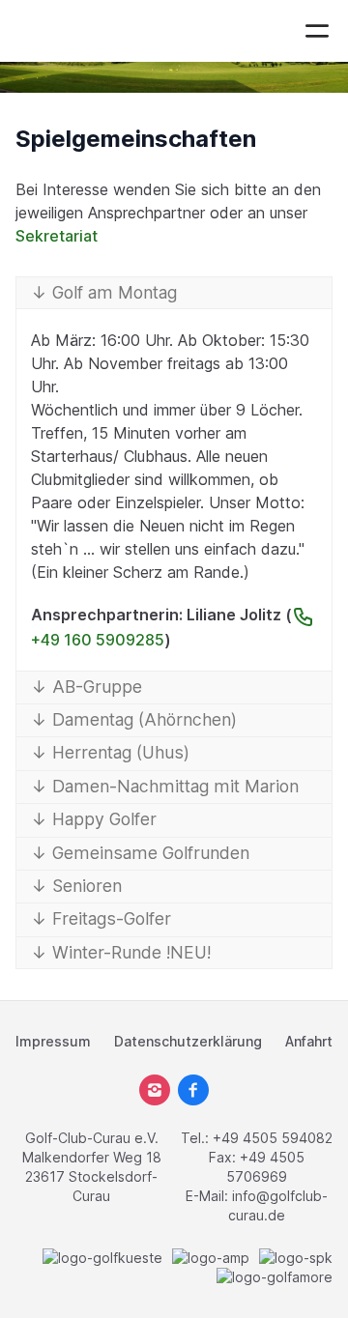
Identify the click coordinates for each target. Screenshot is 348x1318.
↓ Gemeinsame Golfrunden (140, 853)
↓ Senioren (76, 885)
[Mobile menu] (317, 31)
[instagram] (154, 1089)
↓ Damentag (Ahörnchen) (134, 719)
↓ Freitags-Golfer (101, 918)
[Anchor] (268, 139)
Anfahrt (309, 1041)
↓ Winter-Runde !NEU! (121, 952)
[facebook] (193, 1089)
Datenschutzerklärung (188, 1041)
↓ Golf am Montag (104, 292)
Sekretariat (56, 235)
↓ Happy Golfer (94, 819)
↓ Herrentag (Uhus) (110, 752)
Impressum (53, 1041)
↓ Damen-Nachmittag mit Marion (165, 786)
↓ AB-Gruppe (86, 686)
